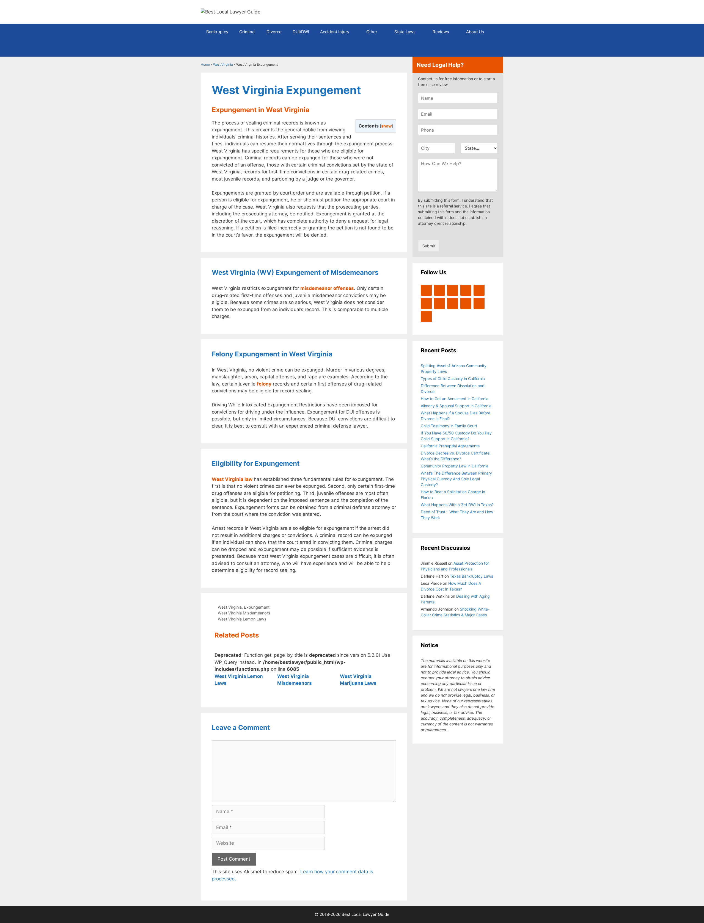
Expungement (257, 607)
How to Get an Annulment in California (454, 398)
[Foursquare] (452, 303)
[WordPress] (452, 290)
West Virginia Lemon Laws (242, 619)
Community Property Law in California (454, 466)
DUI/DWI (301, 31)
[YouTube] (465, 290)
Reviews (441, 31)
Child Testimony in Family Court (449, 425)
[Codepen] (426, 303)
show (386, 126)
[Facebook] (439, 290)
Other (371, 31)
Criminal (247, 31)
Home (205, 64)
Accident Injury (334, 31)
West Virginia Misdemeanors (244, 613)
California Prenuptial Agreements (450, 446)
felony (264, 384)
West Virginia (223, 64)
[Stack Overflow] (439, 303)
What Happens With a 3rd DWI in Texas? (457, 504)
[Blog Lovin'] (479, 290)
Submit (428, 245)
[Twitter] (426, 290)
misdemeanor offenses (327, 288)
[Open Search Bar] (495, 48)
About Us (475, 31)
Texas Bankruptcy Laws (471, 576)
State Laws (405, 31)
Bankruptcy (217, 31)
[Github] (465, 303)
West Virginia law (232, 479)
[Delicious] (479, 303)
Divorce (274, 31)
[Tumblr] (426, 316)
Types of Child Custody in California (453, 378)
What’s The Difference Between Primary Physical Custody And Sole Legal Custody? (456, 479)
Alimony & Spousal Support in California (456, 405)
